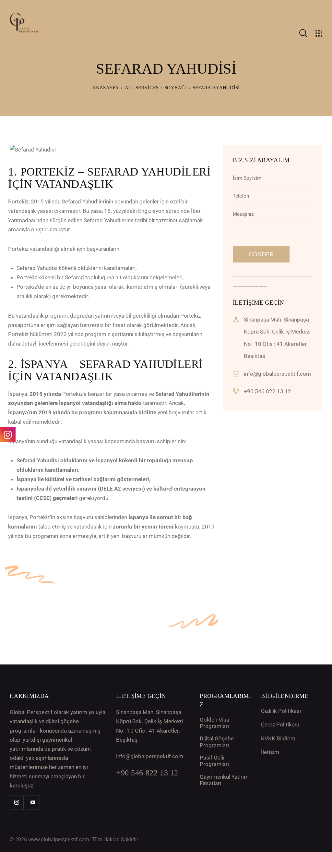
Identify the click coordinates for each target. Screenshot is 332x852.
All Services (142, 87)
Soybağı (175, 87)
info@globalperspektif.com (277, 374)
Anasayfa (105, 87)
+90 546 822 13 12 (267, 391)
